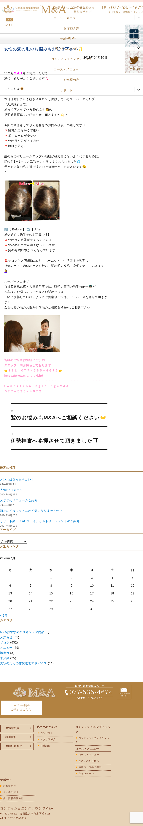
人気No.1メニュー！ (14, 490)
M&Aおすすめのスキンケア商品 (22, 632)
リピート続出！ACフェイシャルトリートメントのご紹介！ (41, 521)
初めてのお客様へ (89, 760)
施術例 (4, 652)
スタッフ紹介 (48, 739)
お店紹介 (45, 745)
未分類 (4, 658)
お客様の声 (71, 28)
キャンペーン (86, 773)
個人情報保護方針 (13, 798)
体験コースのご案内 (90, 767)
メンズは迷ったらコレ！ (17, 479)
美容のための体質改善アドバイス (23, 663)
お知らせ (6, 637)
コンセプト (46, 733)
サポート (66, 38)
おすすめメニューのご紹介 (19, 500)
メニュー (6, 647)
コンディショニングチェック (71, 7)
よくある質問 (11, 792)
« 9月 (4, 615)
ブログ (4, 642)
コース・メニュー (66, 18)
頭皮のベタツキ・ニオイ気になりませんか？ (31, 510)
